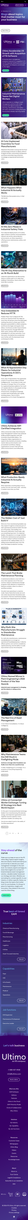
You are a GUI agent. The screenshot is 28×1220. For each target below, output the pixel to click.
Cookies (14, 1208)
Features (14, 1098)
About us (14, 1171)
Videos (14, 1150)
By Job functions (14, 1129)
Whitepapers (14, 1144)
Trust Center (14, 1174)
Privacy (14, 1210)
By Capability (14, 1125)
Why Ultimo (14, 1111)
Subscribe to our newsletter (14, 1180)
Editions (14, 1095)
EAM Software (14, 1092)
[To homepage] (5, 5)
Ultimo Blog (14, 1147)
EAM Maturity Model (14, 1104)
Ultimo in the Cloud (14, 1101)
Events (14, 1153)
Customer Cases (14, 1140)
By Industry (14, 1122)
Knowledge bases (14, 1159)
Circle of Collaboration (14, 1107)
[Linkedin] (14, 1217)
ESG (14, 1184)
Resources (14, 1156)
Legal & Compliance (14, 1177)
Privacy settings (14, 1212)
